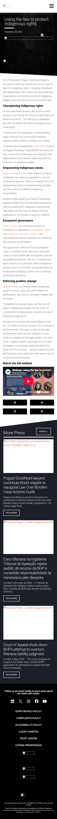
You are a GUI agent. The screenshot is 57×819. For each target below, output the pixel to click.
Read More (11, 513)
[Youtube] (44, 701)
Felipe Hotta (39, 146)
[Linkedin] (12, 701)
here (24, 812)
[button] (15, 403)
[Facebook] (36, 701)
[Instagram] (28, 701)
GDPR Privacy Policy (28, 711)
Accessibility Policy (28, 724)
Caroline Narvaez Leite (14, 173)
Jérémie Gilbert (10, 286)
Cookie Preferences (28, 745)
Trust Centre (28, 738)
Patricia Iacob (10, 226)
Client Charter (28, 731)
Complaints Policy (28, 718)
